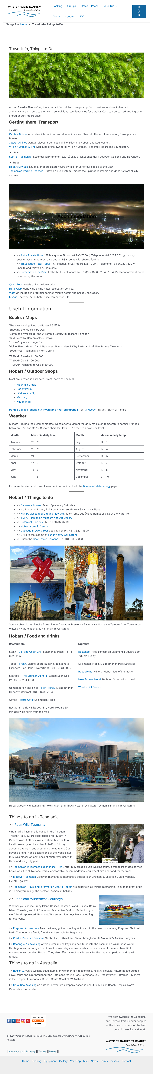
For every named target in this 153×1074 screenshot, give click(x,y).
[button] (139, 11)
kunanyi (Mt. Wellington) (62, 534)
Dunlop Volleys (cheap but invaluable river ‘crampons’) (43, 409)
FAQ (81, 16)
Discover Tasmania (24, 876)
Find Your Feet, (26, 393)
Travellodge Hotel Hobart (36, 263)
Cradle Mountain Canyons (28, 938)
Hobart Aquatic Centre (34, 526)
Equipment (50, 1061)
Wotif (12, 292)
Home (23, 24)
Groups (71, 6)
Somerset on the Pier (33, 272)
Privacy (30, 1051)
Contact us (16, 1051)
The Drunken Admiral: (35, 675)
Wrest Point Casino (89, 687)
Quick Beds (16, 284)
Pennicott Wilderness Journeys (38, 899)
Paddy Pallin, (24, 388)
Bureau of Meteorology (96, 486)
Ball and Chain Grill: (30, 651)
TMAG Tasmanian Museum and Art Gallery (46, 517)
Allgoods (90, 409)
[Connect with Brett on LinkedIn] (14, 1020)
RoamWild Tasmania (29, 824)
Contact (69, 16)
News (52, 1051)
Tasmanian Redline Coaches (26, 170)
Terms (42, 1051)
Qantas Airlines (18, 134)
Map (85, 1061)
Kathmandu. (24, 401)
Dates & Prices (89, 6)
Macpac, (22, 397)
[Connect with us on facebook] (9, 1020)
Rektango (84, 651)
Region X (18, 970)
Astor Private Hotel (32, 255)
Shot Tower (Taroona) (46, 539)
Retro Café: (27, 699)
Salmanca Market (31, 505)
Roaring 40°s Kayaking (26, 944)
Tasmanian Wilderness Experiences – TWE (38, 866)
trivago (13, 297)
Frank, (23, 663)
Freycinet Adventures (26, 928)
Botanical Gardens (32, 522)
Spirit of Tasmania (20, 156)
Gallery (63, 1061)
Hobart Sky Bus (18, 166)
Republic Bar (85, 671)
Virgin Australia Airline (22, 146)
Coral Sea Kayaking (24, 984)
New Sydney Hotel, (89, 679)
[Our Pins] (28, 1020)
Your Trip (109, 6)
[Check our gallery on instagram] (23, 1020)
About (56, 16)
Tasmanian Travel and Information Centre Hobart (42, 886)
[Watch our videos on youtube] (18, 1020)
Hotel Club (15, 288)
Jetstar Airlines (18, 142)
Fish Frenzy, (48, 687)
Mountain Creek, (26, 384)
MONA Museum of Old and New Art (42, 513)
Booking (57, 6)
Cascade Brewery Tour (34, 530)
